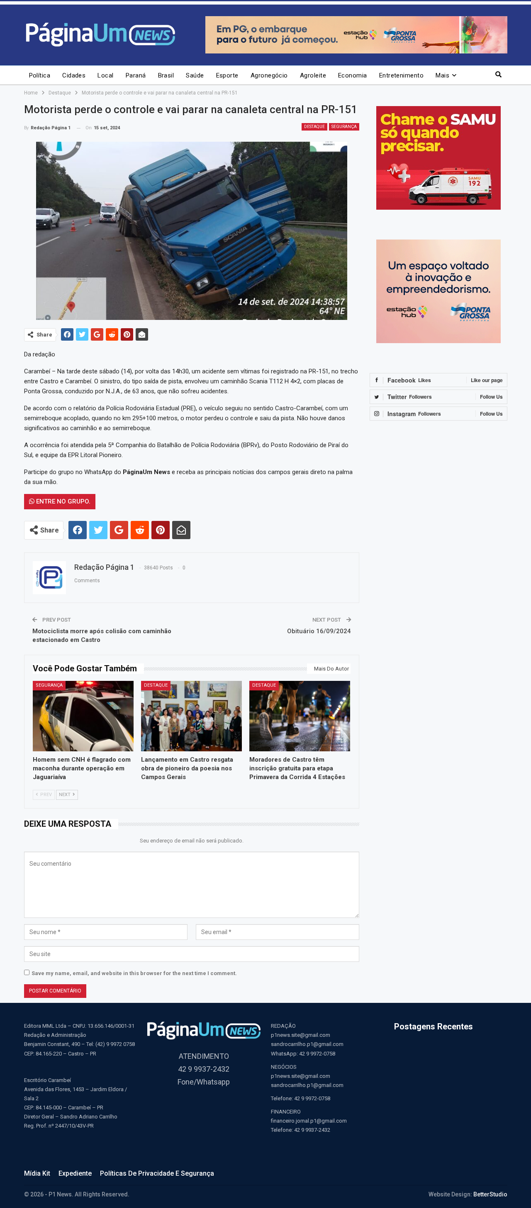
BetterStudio (490, 1194)
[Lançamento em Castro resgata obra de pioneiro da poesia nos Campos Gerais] (191, 716)
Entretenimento (401, 75)
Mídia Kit (37, 1173)
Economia (352, 75)
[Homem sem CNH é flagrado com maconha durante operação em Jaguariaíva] (83, 716)
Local (105, 75)
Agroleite (313, 75)
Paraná (136, 75)
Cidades (73, 75)
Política (40, 75)
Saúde (195, 75)
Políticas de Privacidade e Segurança (157, 1173)
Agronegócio (269, 75)
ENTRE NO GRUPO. (62, 501)
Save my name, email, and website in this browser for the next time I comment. (134, 973)
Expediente (75, 1173)
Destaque (314, 126)
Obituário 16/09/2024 (319, 631)
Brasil (166, 75)
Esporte (227, 75)
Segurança (344, 126)
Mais (442, 75)
